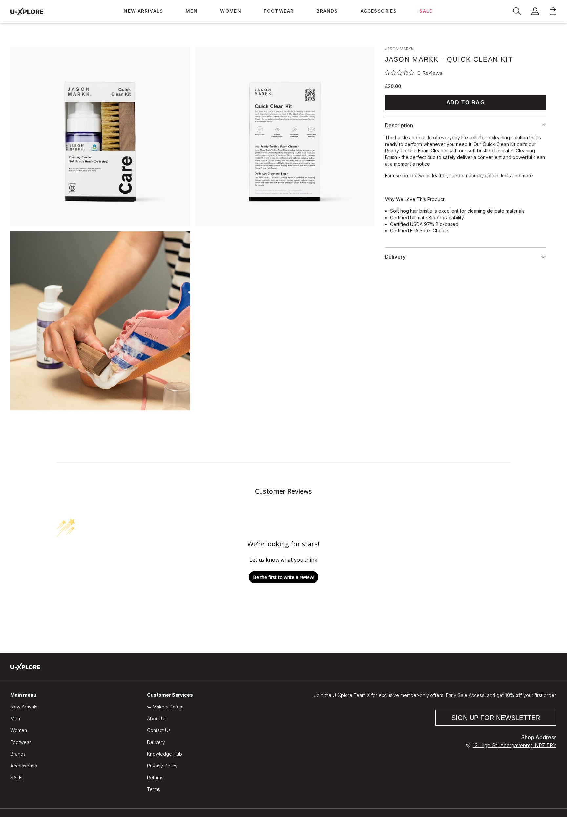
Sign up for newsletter (496, 717)
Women (230, 11)
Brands (327, 11)
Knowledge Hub (164, 754)
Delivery (156, 742)
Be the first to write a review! (283, 577)
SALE (425, 11)
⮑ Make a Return (165, 706)
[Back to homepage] (26, 11)
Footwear (279, 11)
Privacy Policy (162, 765)
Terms (153, 789)
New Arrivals (143, 11)
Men (192, 11)
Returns (155, 777)
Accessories (379, 11)
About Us (157, 718)
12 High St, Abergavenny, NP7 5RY (514, 745)
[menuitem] (143, 11)
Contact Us (159, 730)
